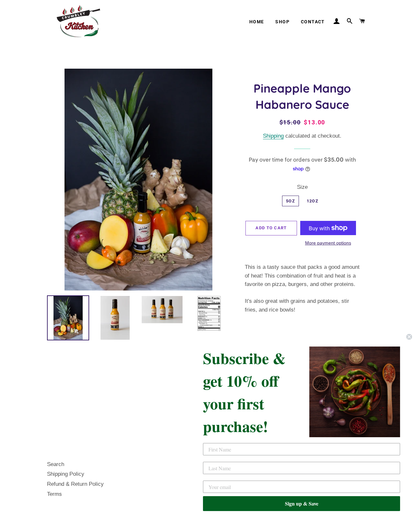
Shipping (273, 136)
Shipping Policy (65, 474)
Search (55, 464)
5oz (290, 201)
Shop (282, 21)
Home (256, 21)
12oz (312, 201)
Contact (313, 21)
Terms (54, 494)
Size (302, 187)
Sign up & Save (301, 503)
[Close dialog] (409, 337)
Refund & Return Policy (75, 484)
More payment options (328, 242)
